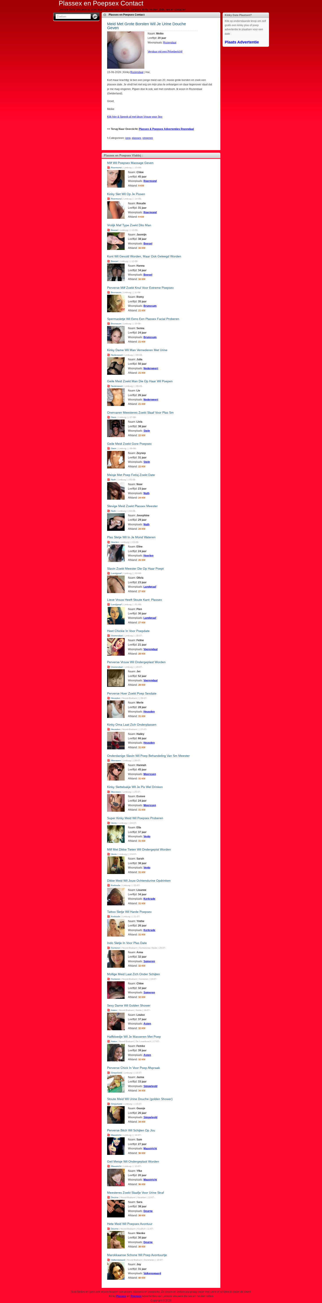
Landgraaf (116, 573)
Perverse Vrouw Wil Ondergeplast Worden (136, 662)
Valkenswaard (118, 1260)
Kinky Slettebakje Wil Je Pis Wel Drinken (135, 787)
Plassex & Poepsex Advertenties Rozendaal (166, 129)
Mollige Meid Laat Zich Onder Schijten (133, 974)
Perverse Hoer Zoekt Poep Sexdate (131, 693)
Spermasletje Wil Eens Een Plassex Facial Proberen (143, 319)
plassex (136, 138)
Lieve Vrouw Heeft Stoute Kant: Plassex (134, 599)
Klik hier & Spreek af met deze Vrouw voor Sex (134, 116)
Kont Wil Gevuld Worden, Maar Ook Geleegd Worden (144, 256)
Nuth (113, 479)
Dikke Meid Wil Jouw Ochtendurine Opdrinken (139, 880)
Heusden (115, 698)
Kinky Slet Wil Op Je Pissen (126, 194)
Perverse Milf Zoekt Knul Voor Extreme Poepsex (140, 287)
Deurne (115, 1197)
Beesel (114, 230)
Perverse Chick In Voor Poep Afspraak (133, 1068)
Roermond (116, 167)
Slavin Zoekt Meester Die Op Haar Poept (135, 568)
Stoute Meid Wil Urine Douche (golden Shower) (140, 1099)
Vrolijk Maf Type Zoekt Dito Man (129, 225)
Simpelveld (116, 1072)
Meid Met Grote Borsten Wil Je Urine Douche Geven (146, 26)
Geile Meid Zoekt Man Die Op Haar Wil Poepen (140, 381)
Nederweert (117, 355)
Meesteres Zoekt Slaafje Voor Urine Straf (135, 1192)
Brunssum (116, 292)
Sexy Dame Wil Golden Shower (128, 1005)
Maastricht (116, 1135)
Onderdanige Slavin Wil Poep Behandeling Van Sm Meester (148, 755)
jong (128, 138)
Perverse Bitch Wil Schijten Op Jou (131, 1130)
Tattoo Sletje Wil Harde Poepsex (129, 912)
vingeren (147, 138)
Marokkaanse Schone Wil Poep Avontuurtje (137, 1255)
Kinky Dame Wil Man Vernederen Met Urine (137, 350)
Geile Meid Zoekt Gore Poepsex (129, 443)
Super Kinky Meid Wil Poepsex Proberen (135, 818)
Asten (114, 1010)
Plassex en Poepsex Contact (127, 14)
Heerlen (115, 542)
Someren (115, 948)
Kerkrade (115, 885)
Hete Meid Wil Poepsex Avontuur (129, 1224)
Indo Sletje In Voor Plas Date (127, 943)
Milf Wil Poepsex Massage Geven (130, 163)
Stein (113, 417)
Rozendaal (169, 42)
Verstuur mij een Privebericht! (165, 51)
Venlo (114, 823)
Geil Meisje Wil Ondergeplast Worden (133, 1161)
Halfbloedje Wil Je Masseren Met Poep (134, 1036)
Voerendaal (117, 635)
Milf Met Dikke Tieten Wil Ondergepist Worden (139, 849)
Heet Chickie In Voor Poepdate (128, 631)
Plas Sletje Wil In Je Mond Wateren (131, 537)
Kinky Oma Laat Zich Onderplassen (131, 724)
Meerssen (116, 760)
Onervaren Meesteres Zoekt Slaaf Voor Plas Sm (140, 412)
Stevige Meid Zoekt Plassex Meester (132, 506)
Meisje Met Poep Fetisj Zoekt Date (131, 475)
